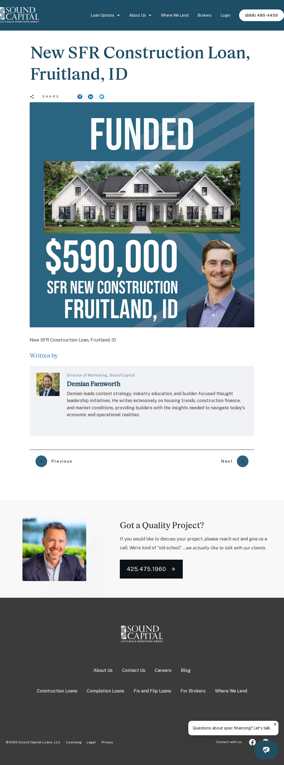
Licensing (71, 742)
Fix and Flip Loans (152, 691)
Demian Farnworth (93, 383)
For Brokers (193, 691)
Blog (186, 670)
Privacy (107, 742)
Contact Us (133, 670)
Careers (163, 670)
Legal (91, 742)
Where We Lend (231, 691)
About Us (103, 670)
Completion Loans (105, 691)
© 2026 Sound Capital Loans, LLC (33, 742)
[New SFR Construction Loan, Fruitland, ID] (142, 214)
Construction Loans (57, 691)
